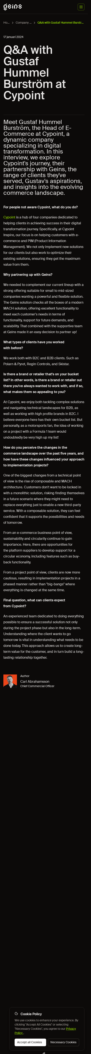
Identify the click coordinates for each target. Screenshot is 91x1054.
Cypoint (9, 217)
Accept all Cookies (29, 1042)
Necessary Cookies (63, 1042)
